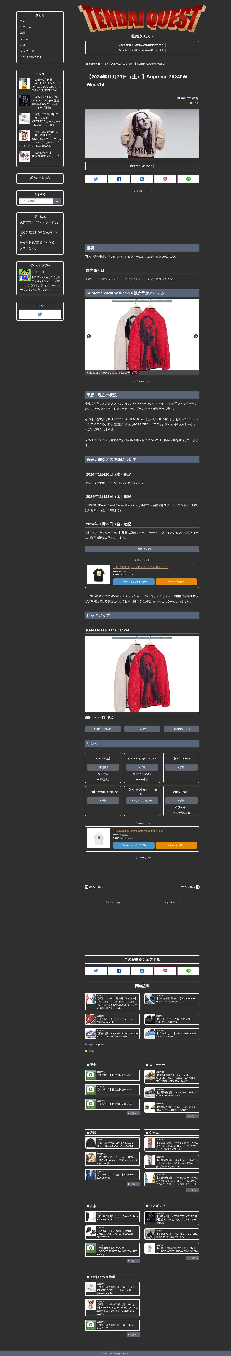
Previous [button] (89, 336)
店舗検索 (104, 767)
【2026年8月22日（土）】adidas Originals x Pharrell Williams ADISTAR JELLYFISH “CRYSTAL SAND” (175, 1078)
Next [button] (195, 336)
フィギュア (27, 51)
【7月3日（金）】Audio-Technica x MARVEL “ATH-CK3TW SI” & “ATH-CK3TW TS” (115, 1233)
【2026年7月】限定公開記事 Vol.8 (114, 1104)
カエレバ (125, 571)
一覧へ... (134, 1113)
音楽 (23, 45)
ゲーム (24, 39)
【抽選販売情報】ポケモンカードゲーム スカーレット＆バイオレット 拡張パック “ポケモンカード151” (177, 1163)
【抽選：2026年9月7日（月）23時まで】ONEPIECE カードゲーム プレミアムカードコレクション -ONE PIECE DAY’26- (40, 138)
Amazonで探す (177, 582)
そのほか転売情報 (31, 57)
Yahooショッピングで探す (134, 582)
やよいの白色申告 (143, 800)
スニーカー (27, 27)
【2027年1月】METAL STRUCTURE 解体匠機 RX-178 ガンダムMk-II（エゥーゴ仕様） (176, 1219)
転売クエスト (122, 1353)
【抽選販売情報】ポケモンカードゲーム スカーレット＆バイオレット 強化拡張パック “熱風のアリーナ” (177, 1145)
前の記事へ (96, 887)
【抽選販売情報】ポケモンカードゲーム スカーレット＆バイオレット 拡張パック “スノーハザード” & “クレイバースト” (177, 1180)
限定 (23, 21)
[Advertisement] (142, 216)
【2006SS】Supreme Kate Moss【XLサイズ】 (139, 831)
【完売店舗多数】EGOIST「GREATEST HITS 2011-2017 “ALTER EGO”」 (117, 1251)
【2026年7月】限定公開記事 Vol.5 (114, 1089)
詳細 (143, 767)
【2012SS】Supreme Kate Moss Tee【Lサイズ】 (141, 567)
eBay (143, 729)
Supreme (100, 1045)
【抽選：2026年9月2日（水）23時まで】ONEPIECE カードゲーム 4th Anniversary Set (115, 1290)
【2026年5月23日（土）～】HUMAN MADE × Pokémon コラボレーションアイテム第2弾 (117, 1160)
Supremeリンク (182, 729)
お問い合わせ (28, 248)
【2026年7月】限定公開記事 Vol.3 (114, 1075)
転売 (91, 1045)
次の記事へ (188, 887)
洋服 (197, 103)
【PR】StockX (143, 549)
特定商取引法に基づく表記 (37, 242)
